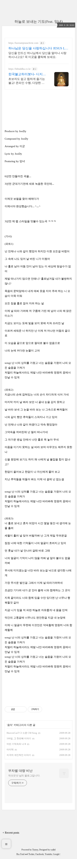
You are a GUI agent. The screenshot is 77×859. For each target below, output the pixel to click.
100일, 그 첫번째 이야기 (19, 738)
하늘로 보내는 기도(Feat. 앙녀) (39, 21)
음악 (9, 725)
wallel (53, 849)
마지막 (10, 749)
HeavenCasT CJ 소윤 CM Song (22, 733)
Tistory (35, 849)
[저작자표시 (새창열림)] (43, 709)
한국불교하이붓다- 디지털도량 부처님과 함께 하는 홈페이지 (27, 74)
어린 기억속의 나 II (16, 744)
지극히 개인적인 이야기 (19, 755)
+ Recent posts (11, 832)
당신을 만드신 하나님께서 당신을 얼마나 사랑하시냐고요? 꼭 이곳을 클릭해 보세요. (37, 54)
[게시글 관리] (22, 709)
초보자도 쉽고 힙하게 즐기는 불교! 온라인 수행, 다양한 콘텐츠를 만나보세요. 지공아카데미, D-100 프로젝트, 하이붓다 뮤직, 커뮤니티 (26, 81)
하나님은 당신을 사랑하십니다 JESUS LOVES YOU (37, 48)
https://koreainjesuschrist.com (23, 43)
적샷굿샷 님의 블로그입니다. (24, 775)
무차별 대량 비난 (20, 770)
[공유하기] (18, 709)
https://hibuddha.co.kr (19, 69)
